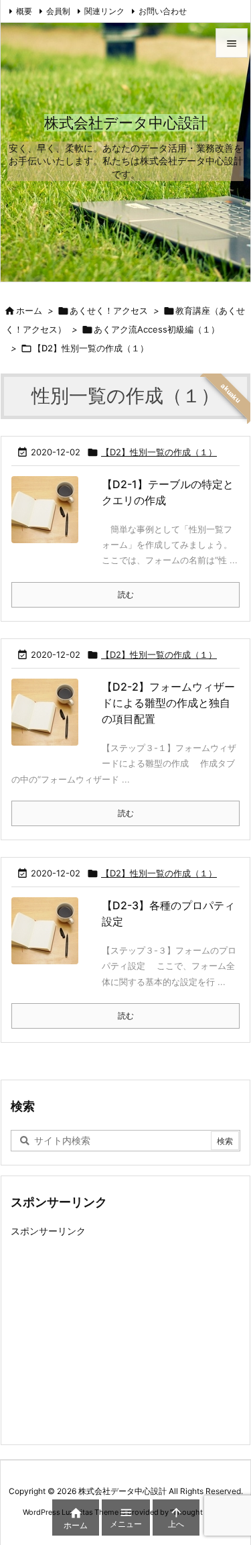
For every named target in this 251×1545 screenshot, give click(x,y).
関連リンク (104, 11)
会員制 (58, 11)
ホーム (29, 310)
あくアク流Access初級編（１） (157, 329)
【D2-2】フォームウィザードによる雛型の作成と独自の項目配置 (168, 703)
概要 (24, 11)
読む (126, 594)
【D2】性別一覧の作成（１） (159, 452)
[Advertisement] (123, 1335)
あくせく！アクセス (109, 310)
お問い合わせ (163, 11)
